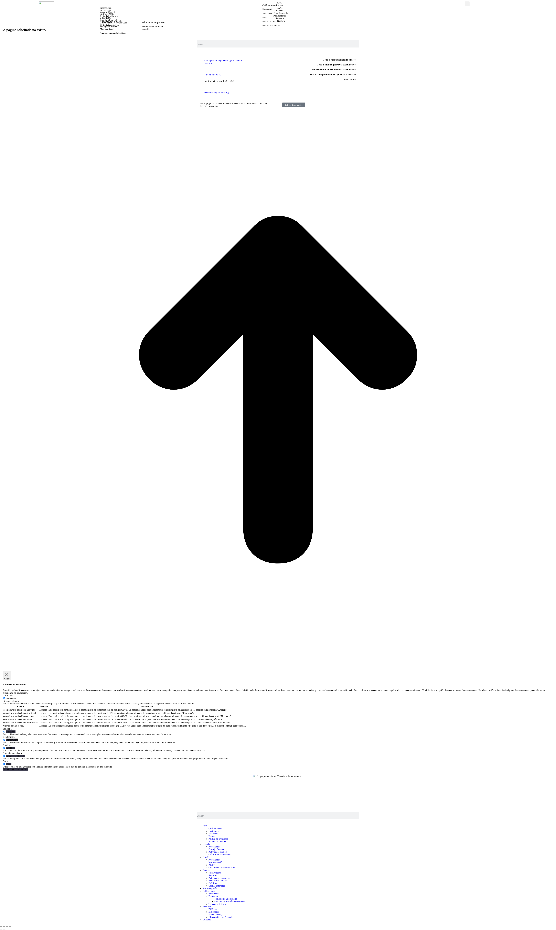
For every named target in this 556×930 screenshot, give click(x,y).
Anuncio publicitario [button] (12, 753)
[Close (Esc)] (1, 926)
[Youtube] (282, 59)
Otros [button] (5, 761)
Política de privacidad (293, 105)
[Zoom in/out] (10, 926)
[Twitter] (274, 59)
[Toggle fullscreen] (7, 926)
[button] (467, 3)
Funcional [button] (7, 729)
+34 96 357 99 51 (212, 74)
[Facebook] (258, 59)
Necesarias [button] (8, 695)
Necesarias (11, 698)
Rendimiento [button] (9, 737)
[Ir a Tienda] (278, 667)
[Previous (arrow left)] (1, 929)
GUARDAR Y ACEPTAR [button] (15, 769)
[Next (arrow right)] (4, 929)
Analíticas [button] (7, 745)
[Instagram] (266, 59)
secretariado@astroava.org (216, 92)
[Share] (4, 926)
